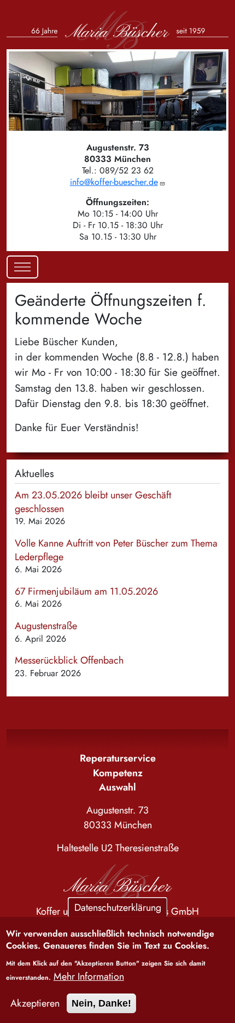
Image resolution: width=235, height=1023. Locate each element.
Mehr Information (89, 976)
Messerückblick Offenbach (69, 660)
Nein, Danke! (101, 1003)
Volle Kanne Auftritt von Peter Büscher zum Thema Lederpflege (116, 550)
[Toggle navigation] (22, 266)
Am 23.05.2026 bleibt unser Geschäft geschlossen (93, 502)
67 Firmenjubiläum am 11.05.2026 (86, 591)
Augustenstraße (46, 626)
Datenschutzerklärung (117, 907)
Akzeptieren (35, 1003)
